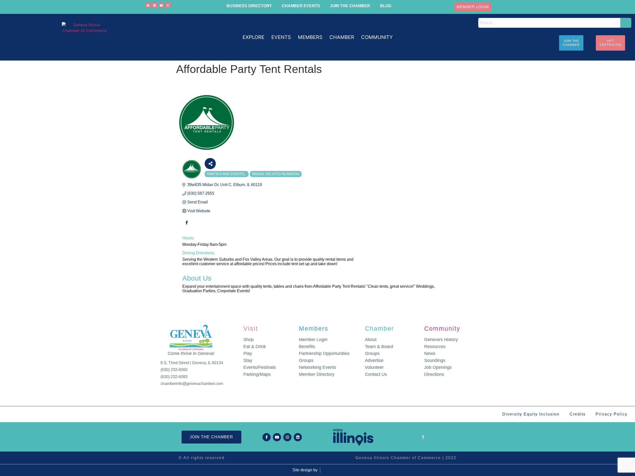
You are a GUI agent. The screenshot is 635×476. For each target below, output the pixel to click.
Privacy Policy (612, 414)
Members (313, 328)
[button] (253, 37)
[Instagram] (168, 5)
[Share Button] (210, 163)
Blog (385, 6)
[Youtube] (161, 5)
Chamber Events (301, 6)
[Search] (625, 23)
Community (442, 328)
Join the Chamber (350, 6)
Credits (578, 414)
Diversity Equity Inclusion (531, 414)
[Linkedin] (154, 5)
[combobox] (549, 23)
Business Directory (249, 6)
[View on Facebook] (186, 225)
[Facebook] (148, 5)
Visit (250, 328)
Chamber (379, 328)
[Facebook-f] (266, 437)
